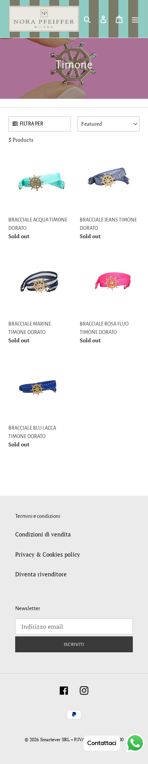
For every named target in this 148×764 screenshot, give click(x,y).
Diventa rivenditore (41, 574)
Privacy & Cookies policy (47, 554)
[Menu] (135, 19)
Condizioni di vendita (43, 534)
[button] (108, 124)
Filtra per (31, 124)
